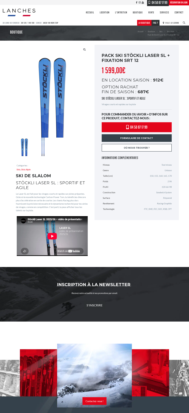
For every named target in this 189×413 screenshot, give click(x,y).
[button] (84, 49)
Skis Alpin (170, 31)
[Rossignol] (94, 330)
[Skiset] (94, 343)
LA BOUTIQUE (144, 22)
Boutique (151, 31)
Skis (160, 31)
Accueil (140, 31)
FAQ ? (155, 22)
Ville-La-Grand (172, 23)
